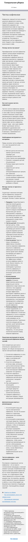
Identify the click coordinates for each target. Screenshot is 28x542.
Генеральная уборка (14, 2)
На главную (14, 539)
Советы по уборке (10, 492)
